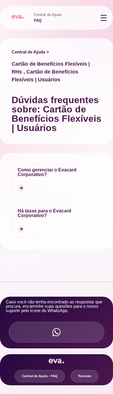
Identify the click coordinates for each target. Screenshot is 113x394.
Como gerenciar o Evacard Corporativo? (47, 172)
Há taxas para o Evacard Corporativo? (44, 213)
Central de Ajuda (47, 14)
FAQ (37, 20)
